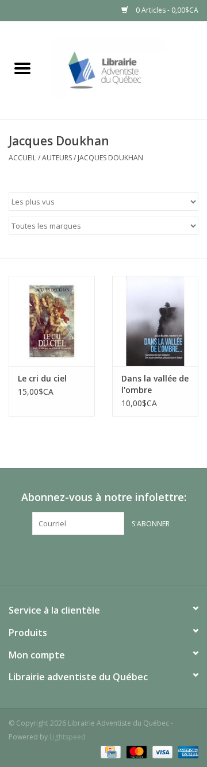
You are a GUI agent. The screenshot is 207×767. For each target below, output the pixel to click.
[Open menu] (22, 67)
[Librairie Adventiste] (126, 69)
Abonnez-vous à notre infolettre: (103, 497)
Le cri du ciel (42, 378)
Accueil (22, 158)
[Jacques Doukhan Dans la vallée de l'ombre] (155, 321)
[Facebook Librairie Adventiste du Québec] (103, 558)
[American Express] (186, 751)
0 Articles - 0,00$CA (166, 10)
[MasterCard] (135, 751)
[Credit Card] (109, 751)
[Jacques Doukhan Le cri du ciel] (52, 321)
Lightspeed (67, 737)
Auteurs (57, 158)
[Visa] (161, 751)
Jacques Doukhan (110, 158)
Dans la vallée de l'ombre (155, 384)
